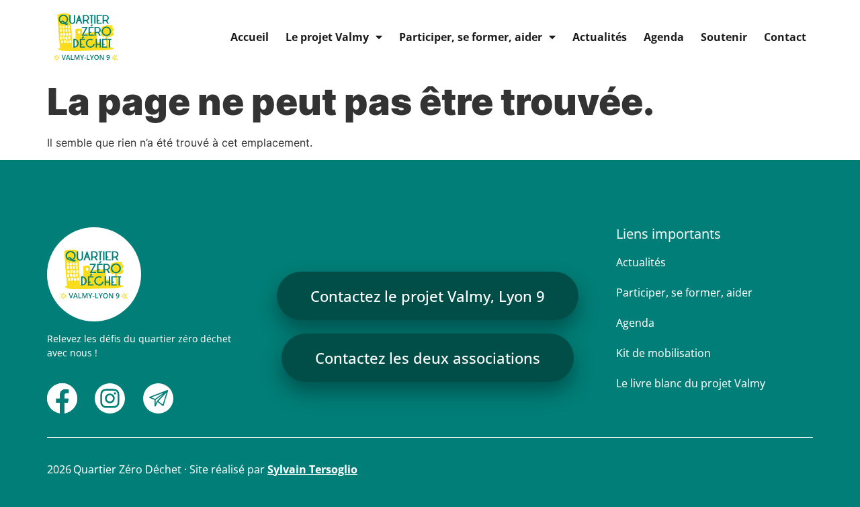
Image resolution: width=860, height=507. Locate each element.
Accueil (249, 37)
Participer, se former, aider (470, 37)
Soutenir (724, 37)
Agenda (664, 37)
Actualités (599, 37)
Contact (785, 37)
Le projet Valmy (327, 37)
